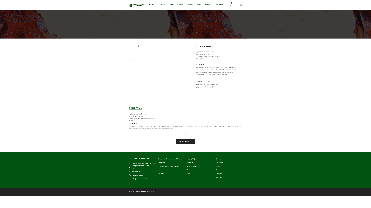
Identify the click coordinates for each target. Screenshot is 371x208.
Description (135, 108)
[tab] (135, 108)
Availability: (200, 81)
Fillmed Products (212, 84)
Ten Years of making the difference (170, 159)
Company (161, 163)
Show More (184, 141)
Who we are (162, 170)
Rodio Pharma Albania (138, 192)
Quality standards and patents (168, 166)
